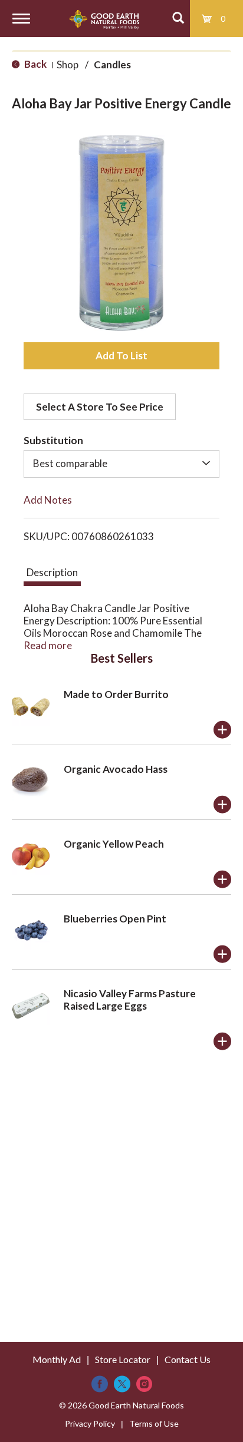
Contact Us (188, 1359)
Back (34, 64)
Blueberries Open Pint (115, 918)
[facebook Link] (99, 1384)
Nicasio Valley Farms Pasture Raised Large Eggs (130, 999)
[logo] (104, 18)
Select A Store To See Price (99, 407)
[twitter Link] (122, 1384)
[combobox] (121, 464)
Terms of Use (154, 1423)
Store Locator (122, 1359)
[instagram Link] (144, 1384)
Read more (48, 645)
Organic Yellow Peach (114, 844)
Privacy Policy (90, 1423)
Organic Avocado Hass (116, 769)
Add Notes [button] (48, 500)
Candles (112, 64)
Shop (67, 64)
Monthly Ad (56, 1359)
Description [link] (52, 572)
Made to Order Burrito (116, 694)
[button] (121, 355)
